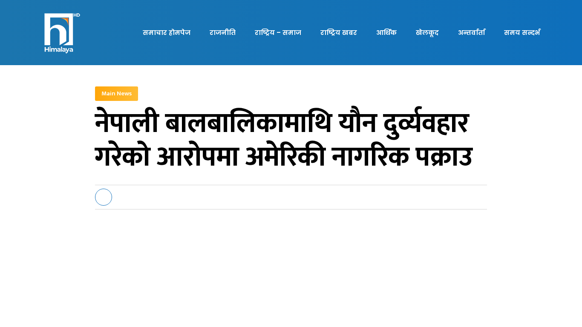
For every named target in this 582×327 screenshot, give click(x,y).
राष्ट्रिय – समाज (278, 32)
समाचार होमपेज (166, 32)
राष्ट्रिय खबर (338, 32)
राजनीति (223, 32)
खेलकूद (427, 32)
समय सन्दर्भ (522, 32)
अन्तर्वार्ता (471, 32)
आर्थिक (386, 32)
